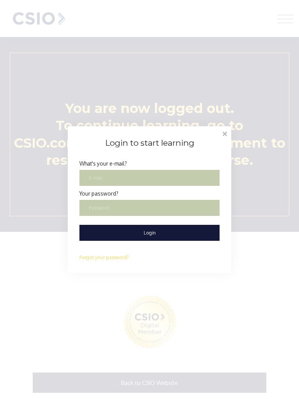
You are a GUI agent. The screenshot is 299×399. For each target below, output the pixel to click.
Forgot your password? (104, 257)
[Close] (225, 133)
